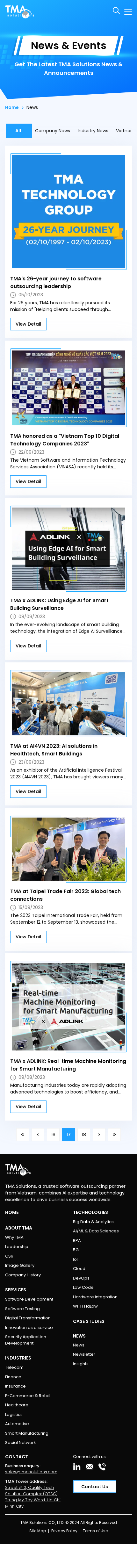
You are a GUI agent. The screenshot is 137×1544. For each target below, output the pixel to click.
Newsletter (84, 1354)
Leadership (16, 1247)
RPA (77, 1240)
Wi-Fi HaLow (85, 1306)
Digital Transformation (28, 1318)
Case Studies (89, 1321)
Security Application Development (25, 1340)
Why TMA (14, 1237)
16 (53, 1134)
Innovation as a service (29, 1327)
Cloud (79, 1269)
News (78, 1345)
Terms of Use (95, 1530)
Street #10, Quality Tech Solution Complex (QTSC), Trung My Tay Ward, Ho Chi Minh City (33, 1496)
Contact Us (94, 1486)
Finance (13, 1377)
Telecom (14, 1367)
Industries (18, 1358)
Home (12, 107)
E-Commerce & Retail (27, 1396)
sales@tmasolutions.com (31, 1472)
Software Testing (22, 1309)
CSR (9, 1256)
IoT (76, 1259)
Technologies (90, 1212)
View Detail (28, 324)
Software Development (29, 1299)
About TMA (18, 1228)
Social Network (20, 1442)
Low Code (83, 1287)
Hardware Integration (95, 1297)
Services (15, 1290)
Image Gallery (19, 1265)
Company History (23, 1275)
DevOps (81, 1278)
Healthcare (16, 1405)
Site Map (37, 1530)
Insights (81, 1364)
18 (84, 1134)
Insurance (15, 1386)
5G (76, 1250)
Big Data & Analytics (93, 1222)
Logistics (14, 1414)
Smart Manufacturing (26, 1433)
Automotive (17, 1424)
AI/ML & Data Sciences (96, 1231)
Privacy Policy (64, 1530)
